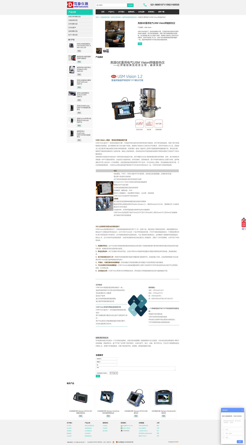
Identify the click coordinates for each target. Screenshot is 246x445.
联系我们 (151, 12)
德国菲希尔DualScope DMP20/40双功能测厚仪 (83, 134)
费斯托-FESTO (142, 436)
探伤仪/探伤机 (116, 17)
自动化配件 (72, 27)
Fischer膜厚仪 (142, 428)
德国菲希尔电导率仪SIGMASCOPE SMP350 (84, 69)
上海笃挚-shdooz (143, 430)
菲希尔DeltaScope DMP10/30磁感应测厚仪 (83, 107)
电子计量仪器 (73, 35)
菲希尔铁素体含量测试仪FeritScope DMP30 (84, 82)
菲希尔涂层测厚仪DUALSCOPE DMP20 (83, 94)
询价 (79, 51)
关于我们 (121, 12)
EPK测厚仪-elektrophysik (145, 433)
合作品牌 (141, 12)
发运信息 (69, 428)
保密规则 (69, 430)
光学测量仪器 (73, 24)
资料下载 (161, 12)
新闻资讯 (131, 12)
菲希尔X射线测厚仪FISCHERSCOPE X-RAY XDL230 (84, 45)
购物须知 (69, 433)
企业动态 (105, 425)
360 (158, 430)
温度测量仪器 (73, 31)
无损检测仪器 (73, 20)
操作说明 (105, 430)
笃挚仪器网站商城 (143, 425)
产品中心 (111, 12)
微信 (158, 425)
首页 (102, 12)
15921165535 (126, 428)
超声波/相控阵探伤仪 (129, 17)
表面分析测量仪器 (74, 16)
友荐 (158, 436)
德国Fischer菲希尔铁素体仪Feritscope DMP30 (84, 120)
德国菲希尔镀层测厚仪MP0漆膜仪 (84, 57)
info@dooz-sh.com (128, 425)
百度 (158, 428)
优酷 (158, 433)
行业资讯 (105, 428)
